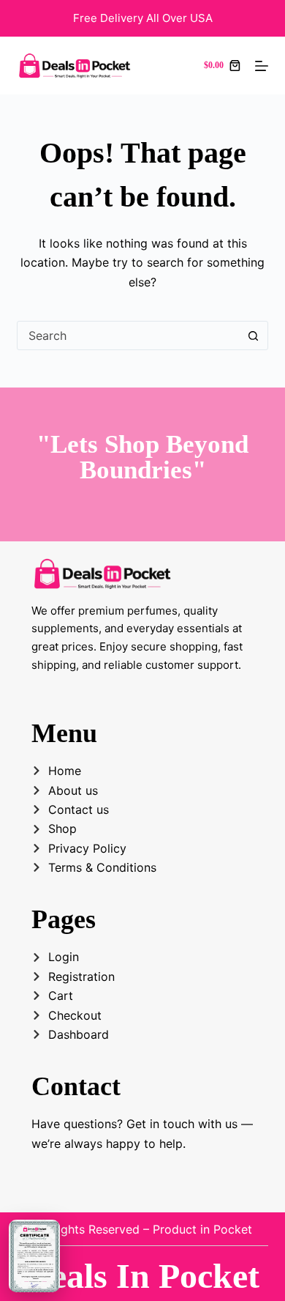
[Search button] (253, 335)
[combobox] (128, 335)
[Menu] (261, 66)
